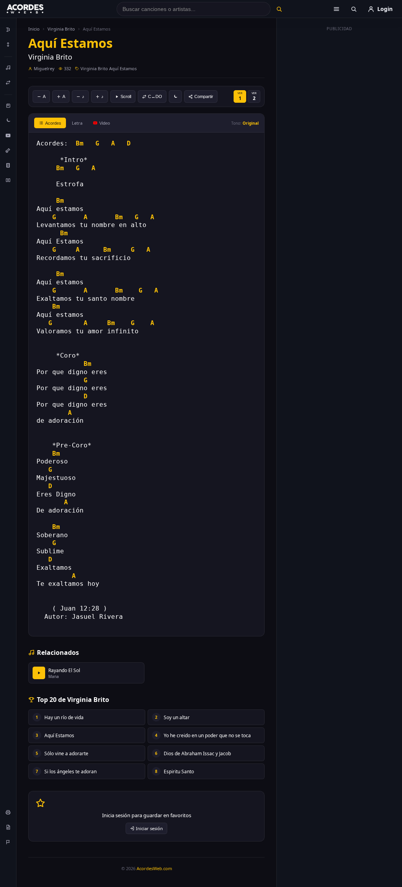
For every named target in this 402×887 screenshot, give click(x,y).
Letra (77, 123)
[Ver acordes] (8, 165)
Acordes (53, 123)
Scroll (126, 96)
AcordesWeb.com (154, 868)
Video (104, 123)
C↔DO (155, 96)
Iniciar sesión (149, 828)
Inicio (34, 29)
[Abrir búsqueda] (353, 9)
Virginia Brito (61, 29)
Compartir (203, 96)
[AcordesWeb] (34, 9)
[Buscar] (279, 9)
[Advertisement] (339, 152)
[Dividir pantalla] (8, 180)
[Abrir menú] (336, 9)
